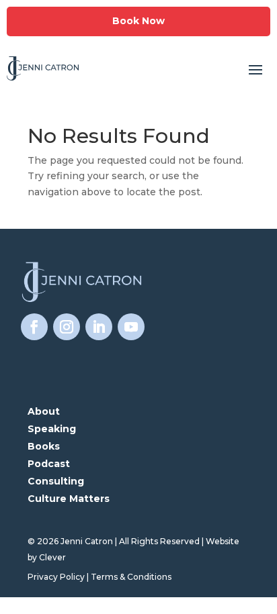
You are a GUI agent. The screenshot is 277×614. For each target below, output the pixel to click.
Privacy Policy (56, 577)
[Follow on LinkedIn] (98, 326)
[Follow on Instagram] (66, 326)
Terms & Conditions (131, 577)
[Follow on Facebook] (34, 326)
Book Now (138, 21)
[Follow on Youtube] (131, 326)
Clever (52, 557)
